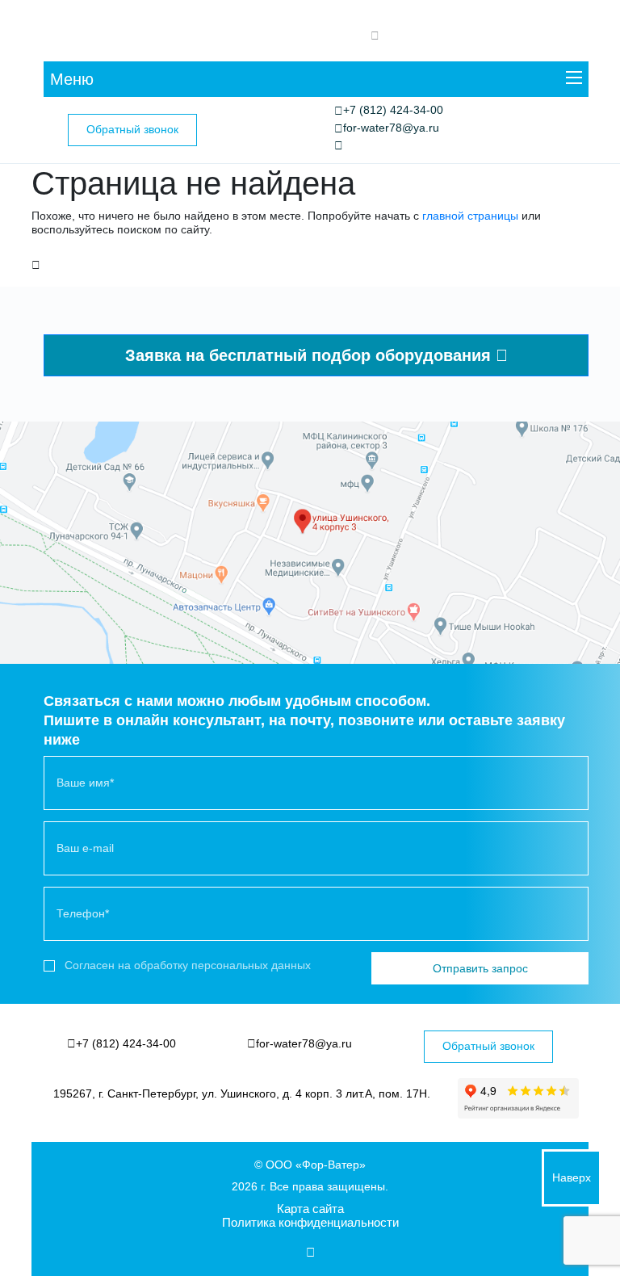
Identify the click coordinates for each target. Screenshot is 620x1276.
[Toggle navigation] (574, 79)
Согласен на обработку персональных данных (188, 965)
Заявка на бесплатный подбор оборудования (310, 355)
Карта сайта (310, 1208)
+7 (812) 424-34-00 (393, 109)
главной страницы (470, 215)
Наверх (571, 1177)
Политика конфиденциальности (310, 1222)
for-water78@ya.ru (391, 127)
